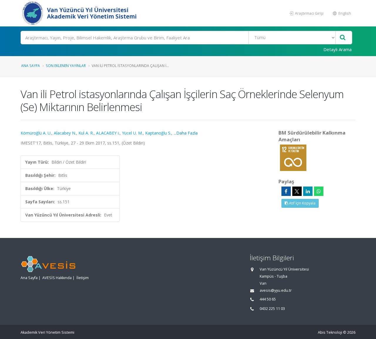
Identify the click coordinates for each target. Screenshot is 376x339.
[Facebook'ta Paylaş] (286, 191)
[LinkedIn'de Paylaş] (308, 191)
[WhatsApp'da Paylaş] (318, 191)
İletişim (82, 277)
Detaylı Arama (337, 49)
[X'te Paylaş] (297, 191)
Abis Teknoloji (330, 332)
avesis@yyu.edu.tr (276, 290)
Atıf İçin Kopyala (301, 203)
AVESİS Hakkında (57, 277)
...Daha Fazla (186, 133)
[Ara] (342, 37)
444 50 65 (268, 299)
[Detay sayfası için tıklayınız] (293, 157)
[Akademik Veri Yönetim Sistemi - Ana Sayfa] (33, 13)
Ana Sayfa (30, 65)
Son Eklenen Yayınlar (66, 65)
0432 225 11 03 (272, 308)
